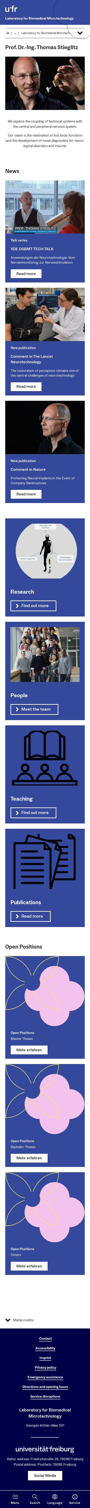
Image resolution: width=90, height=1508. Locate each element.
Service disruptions (45, 1396)
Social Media (45, 1475)
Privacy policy (45, 1367)
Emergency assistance (45, 1377)
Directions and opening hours (45, 1387)
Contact (45, 1338)
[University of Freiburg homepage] (11, 8)
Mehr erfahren (29, 1050)
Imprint (45, 1358)
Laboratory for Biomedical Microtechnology (39, 18)
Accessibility (45, 1348)
